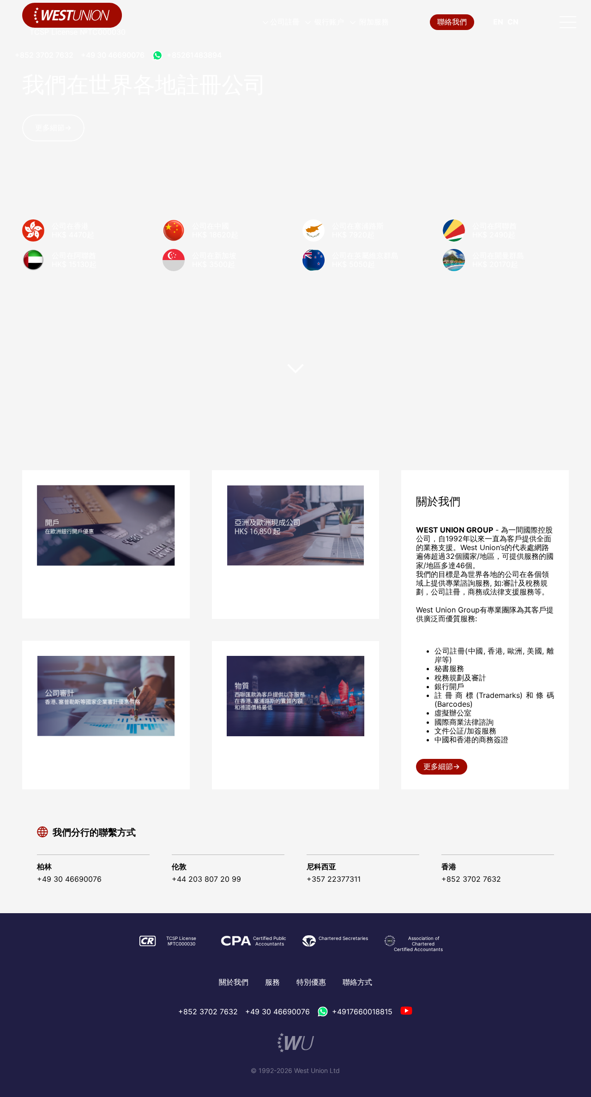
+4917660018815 (362, 1011)
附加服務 (373, 21)
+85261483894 (194, 55)
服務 (272, 982)
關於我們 (233, 982)
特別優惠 (311, 982)
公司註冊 (285, 21)
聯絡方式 (357, 982)
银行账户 (328, 21)
